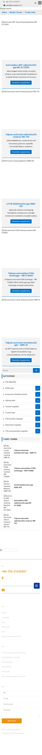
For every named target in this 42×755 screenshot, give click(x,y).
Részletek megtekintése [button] (21, 83)
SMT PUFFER (6, 667)
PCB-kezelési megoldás (14, 419)
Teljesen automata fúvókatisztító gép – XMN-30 (21, 343)
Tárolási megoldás (12, 407)
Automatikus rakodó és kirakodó (14, 676)
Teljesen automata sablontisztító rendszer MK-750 (21, 135)
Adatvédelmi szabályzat (11, 753)
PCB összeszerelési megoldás (16, 431)
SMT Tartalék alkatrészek (11, 730)
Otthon (4, 12)
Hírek (3, 622)
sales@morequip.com (14, 5)
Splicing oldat (10, 400)
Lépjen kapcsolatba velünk (11, 636)
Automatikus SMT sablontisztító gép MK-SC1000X (21, 66)
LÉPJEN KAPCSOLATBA (16, 599)
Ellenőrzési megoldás (13, 425)
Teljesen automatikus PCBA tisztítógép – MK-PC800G (21, 274)
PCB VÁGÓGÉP (10, 382)
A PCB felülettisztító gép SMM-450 (21, 205)
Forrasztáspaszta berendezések (14, 653)
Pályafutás (6, 627)
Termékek (5, 617)
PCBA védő (9, 388)
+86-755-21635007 (12, 2)
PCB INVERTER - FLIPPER (11, 657)
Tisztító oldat (30, 12)
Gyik (3, 632)
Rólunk (4, 613)
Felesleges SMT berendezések (13, 733)
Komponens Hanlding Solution (16, 394)
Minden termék (16, 12)
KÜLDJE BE (12, 721)
